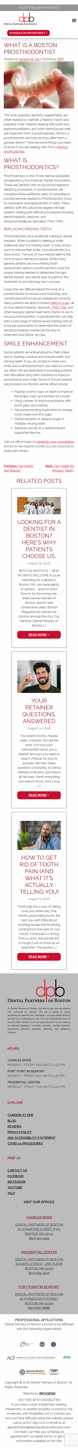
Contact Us (17, 1170)
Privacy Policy (20, 1132)
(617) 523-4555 (39, 1238)
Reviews (14, 1126)
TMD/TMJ (58, 307)
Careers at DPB (20, 1115)
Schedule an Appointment (27, 33)
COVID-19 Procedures (25, 1143)
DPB (60, 59)
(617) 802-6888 (39, 1308)
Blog (12, 1121)
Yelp (11, 1193)
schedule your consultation (55, 442)
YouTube (15, 1187)
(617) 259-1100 (39, 1273)
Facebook (16, 1176)
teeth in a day (60, 303)
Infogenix (47, 1393)
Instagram (16, 1182)
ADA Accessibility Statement (32, 1138)
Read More (38, 635)
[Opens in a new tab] (27, 1343)
